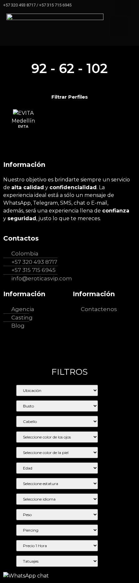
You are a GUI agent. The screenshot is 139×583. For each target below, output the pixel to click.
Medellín (23, 121)
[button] (119, 26)
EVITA (23, 126)
